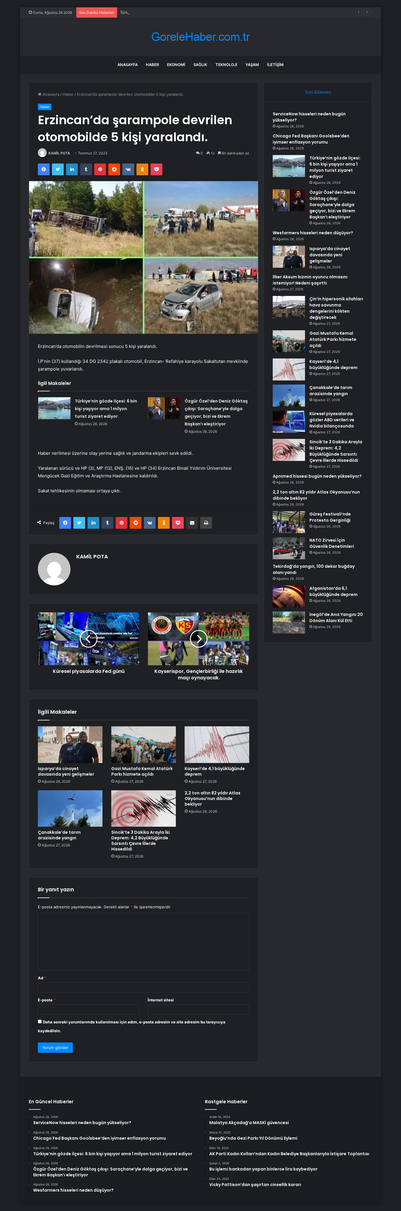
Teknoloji (226, 64)
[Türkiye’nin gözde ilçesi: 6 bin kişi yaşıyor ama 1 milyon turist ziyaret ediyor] (54, 408)
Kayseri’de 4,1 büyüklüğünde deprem (215, 771)
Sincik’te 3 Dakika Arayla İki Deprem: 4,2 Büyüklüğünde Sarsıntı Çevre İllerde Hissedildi (140, 840)
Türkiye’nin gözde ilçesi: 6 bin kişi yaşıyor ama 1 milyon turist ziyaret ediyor (188, 12)
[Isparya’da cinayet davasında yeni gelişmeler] (70, 744)
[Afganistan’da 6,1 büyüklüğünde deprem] (289, 596)
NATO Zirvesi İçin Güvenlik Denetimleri (331, 543)
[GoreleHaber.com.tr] (200, 37)
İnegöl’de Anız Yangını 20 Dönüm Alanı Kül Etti (336, 618)
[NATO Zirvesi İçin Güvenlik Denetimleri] (289, 548)
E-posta (46, 1000)
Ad (42, 978)
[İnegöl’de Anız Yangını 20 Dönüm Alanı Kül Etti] (289, 623)
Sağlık (200, 64)
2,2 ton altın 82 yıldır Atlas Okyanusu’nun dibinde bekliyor (212, 798)
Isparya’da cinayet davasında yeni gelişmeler (66, 771)
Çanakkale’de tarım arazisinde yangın (59, 835)
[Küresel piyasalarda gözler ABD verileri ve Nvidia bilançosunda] (289, 422)
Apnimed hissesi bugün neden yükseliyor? (317, 476)
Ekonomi (176, 64)
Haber (152, 64)
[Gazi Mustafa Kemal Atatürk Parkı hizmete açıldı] (143, 744)
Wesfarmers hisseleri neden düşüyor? (313, 233)
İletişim (275, 64)
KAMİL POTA (59, 153)
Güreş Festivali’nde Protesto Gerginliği (330, 517)
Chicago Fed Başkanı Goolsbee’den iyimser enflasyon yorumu (311, 139)
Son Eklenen (318, 92)
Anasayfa (127, 64)
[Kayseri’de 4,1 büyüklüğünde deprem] (217, 744)
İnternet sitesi (161, 1000)
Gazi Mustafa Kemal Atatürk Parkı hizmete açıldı (142, 771)
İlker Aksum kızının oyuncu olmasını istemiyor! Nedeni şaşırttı (310, 280)
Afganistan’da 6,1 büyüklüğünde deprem (333, 591)
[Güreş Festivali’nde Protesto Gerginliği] (289, 522)
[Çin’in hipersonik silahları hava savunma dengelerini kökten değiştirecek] (289, 307)
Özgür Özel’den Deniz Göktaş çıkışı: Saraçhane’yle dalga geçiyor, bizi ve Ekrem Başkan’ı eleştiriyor (332, 204)
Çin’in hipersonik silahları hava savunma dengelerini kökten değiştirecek (336, 308)
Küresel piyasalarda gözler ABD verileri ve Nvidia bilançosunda (331, 420)
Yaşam (252, 64)
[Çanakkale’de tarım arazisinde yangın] (70, 808)
